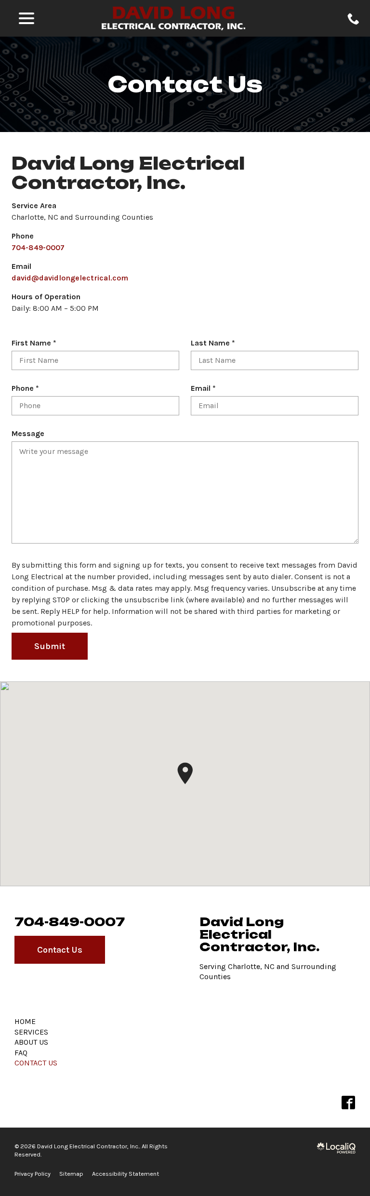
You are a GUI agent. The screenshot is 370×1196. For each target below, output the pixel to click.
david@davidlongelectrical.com (70, 277)
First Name (36, 343)
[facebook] (348, 1102)
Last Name (215, 343)
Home (25, 1021)
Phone (27, 388)
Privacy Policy (32, 1173)
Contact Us (185, 84)
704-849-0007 (38, 247)
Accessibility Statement (125, 1173)
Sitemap (71, 1173)
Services (31, 1032)
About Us (31, 1042)
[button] (185, 773)
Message (28, 433)
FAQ (20, 1052)
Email (205, 388)
